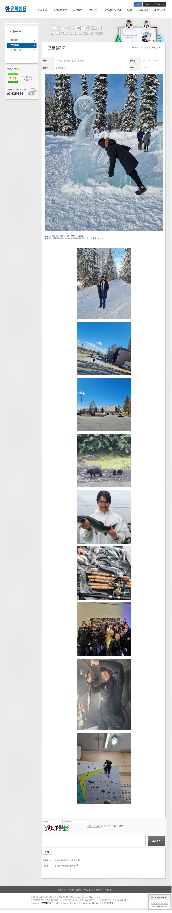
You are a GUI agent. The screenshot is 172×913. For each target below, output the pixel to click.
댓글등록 (156, 840)
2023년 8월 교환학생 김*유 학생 (63, 860)
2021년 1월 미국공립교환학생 (62, 865)
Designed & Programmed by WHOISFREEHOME (91, 903)
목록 (47, 851)
